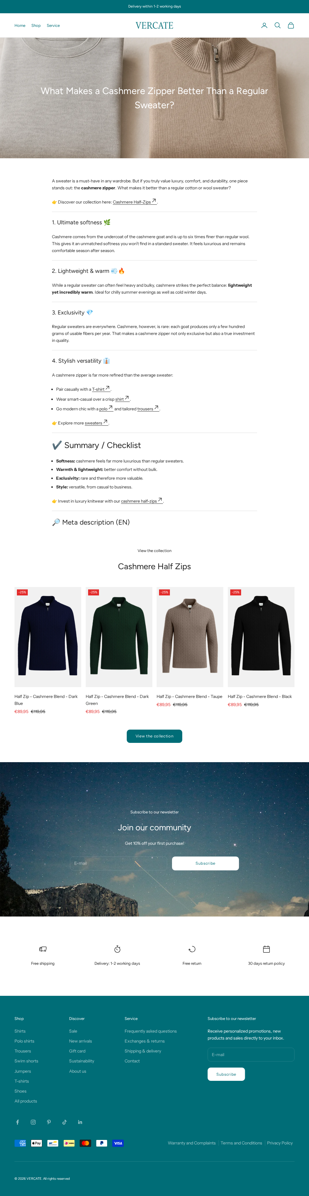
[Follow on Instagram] (33, 1122)
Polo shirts (24, 1041)
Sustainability (81, 1061)
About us (77, 1071)
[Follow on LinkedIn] (80, 1122)
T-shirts (21, 1081)
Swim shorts (26, 1061)
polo (103, 409)
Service (53, 25)
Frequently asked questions (151, 1031)
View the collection (154, 736)
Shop (36, 25)
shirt (119, 399)
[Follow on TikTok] (65, 1122)
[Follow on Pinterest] (49, 1122)
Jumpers (22, 1071)
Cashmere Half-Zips (132, 202)
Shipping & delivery (143, 1051)
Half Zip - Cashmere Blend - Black (260, 696)
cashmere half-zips (139, 501)
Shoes (20, 1091)
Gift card (77, 1051)
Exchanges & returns (145, 1041)
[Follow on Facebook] (17, 1122)
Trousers (22, 1051)
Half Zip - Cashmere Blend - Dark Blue (46, 700)
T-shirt (98, 389)
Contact (132, 1061)
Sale (73, 1031)
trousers (145, 409)
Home (19, 25)
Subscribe (205, 863)
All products (25, 1101)
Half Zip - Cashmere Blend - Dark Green (117, 700)
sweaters (93, 423)
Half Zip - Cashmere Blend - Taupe (189, 696)
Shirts (20, 1031)
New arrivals (80, 1041)
